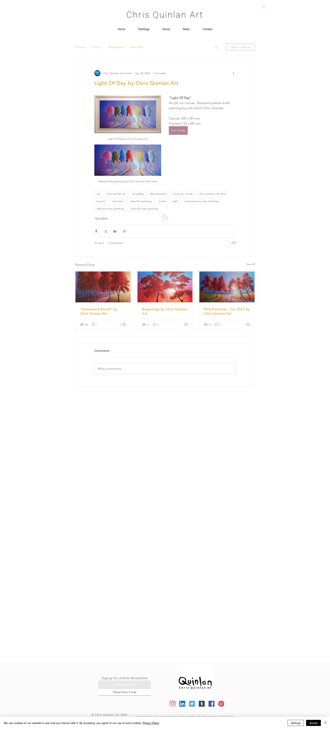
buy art (101, 201)
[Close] (325, 723)
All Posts (80, 47)
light (175, 201)
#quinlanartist (158, 193)
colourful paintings (141, 201)
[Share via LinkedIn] (115, 231)
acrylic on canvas (183, 193)
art (98, 193)
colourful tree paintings (145, 208)
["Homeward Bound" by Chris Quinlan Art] (103, 286)
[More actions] (233, 73)
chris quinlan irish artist (212, 193)
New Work (137, 47)
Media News (115, 47)
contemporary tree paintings (201, 201)
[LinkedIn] (182, 704)
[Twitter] (192, 704)
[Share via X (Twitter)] (105, 231)
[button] (264, 6)
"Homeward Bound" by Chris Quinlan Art (98, 311)
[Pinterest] (221, 704)
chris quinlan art (116, 193)
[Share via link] (124, 231)
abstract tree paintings (110, 208)
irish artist (117, 201)
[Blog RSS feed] (165, 217)
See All (250, 264)
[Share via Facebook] (96, 231)
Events (97, 47)
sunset (162, 201)
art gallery (138, 193)
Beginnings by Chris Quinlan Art (164, 311)
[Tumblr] (202, 704)
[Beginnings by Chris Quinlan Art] (165, 286)
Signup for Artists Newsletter (125, 678)
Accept (313, 723)
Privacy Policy (151, 723)
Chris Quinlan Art (164, 15)
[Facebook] (211, 704)
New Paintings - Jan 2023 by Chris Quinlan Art (227, 311)
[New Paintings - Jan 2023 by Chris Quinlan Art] (227, 286)
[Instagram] (173, 704)
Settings (296, 723)
